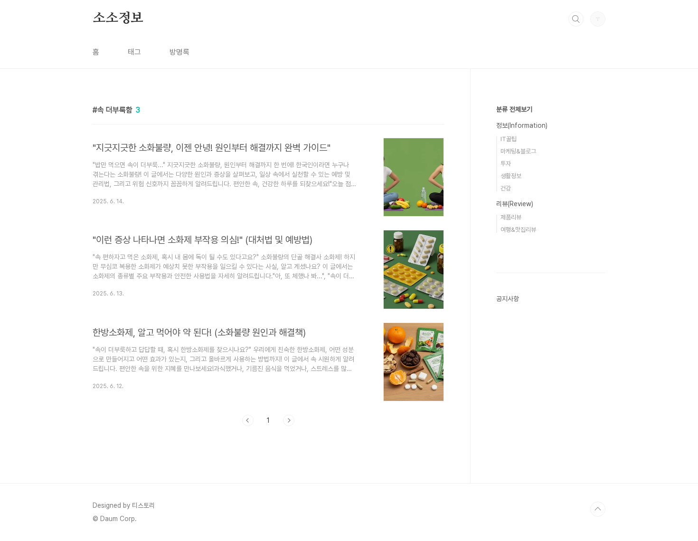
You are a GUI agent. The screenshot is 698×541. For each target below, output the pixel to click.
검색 (576, 19)
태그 (134, 52)
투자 (505, 163)
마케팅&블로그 (518, 151)
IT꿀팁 (508, 138)
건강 (505, 188)
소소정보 (118, 18)
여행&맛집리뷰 (518, 229)
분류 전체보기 (514, 109)
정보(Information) (521, 125)
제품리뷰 (510, 217)
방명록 (179, 52)
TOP (597, 509)
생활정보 (510, 176)
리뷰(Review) (514, 204)
